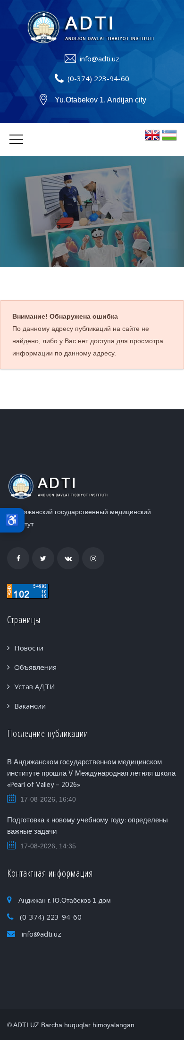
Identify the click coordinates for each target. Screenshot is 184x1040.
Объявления (35, 667)
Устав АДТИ (34, 686)
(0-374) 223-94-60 (98, 78)
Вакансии (30, 705)
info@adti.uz (99, 58)
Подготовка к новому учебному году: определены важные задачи (87, 826)
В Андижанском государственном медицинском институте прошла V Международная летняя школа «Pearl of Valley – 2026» (91, 774)
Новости (28, 647)
